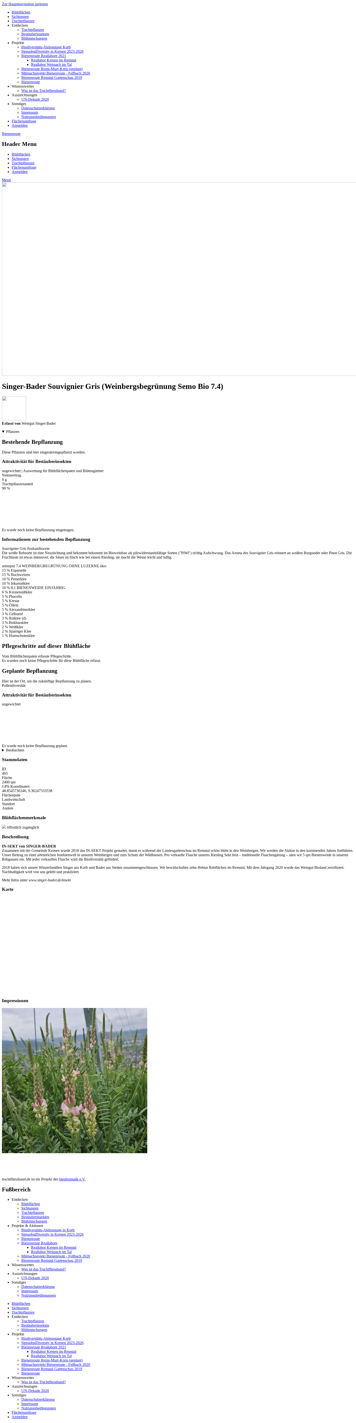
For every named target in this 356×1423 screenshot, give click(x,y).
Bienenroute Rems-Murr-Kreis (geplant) (52, 69)
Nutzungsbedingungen (38, 117)
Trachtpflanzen (23, 21)
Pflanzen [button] (12, 432)
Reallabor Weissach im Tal (51, 64)
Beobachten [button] (15, 750)
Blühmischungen (34, 38)
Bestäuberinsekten (35, 34)
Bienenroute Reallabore (39, 1243)
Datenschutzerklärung (38, 108)
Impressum (29, 112)
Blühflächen (21, 12)
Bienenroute (30, 82)
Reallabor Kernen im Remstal (53, 60)
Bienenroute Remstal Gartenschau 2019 (51, 78)
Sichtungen (20, 17)
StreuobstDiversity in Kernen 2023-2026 (52, 51)
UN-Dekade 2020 (35, 99)
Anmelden (20, 125)
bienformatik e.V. (72, 1179)
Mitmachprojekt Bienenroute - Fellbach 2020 (55, 73)
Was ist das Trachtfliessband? (43, 91)
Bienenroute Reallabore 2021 (43, 56)
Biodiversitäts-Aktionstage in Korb (48, 1230)
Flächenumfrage (24, 121)
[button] (74, 1152)
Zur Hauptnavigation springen (25, 4)
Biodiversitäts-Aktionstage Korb (46, 47)
